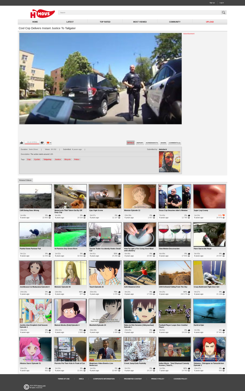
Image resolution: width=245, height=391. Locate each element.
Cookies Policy (180, 379)
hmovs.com (41, 385)
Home (35, 22)
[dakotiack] (169, 161)
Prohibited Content (133, 379)
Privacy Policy (157, 379)
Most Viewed (140, 22)
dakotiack (163, 149)
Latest (70, 22)
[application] (100, 78)
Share (163, 143)
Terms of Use (63, 379)
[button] (100, 78)
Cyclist (37, 159)
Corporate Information (104, 379)
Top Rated (105, 22)
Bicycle (68, 159)
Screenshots (152, 143)
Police (76, 159)
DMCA (81, 379)
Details (130, 143)
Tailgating (47, 159)
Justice (58, 159)
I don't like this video (42, 143)
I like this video (21, 143)
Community (174, 22)
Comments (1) (174, 143)
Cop (28, 159)
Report (140, 143)
